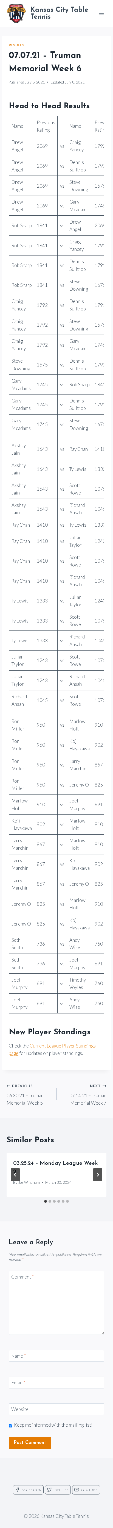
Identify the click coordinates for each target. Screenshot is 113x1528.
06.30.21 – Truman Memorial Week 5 (25, 1095)
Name (18, 1356)
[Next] (97, 1174)
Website (20, 1409)
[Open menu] (101, 13)
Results (16, 45)
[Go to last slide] (15, 1174)
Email (18, 1382)
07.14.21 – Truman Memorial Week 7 (87, 1095)
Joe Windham (29, 1182)
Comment (22, 1277)
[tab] (45, 1201)
